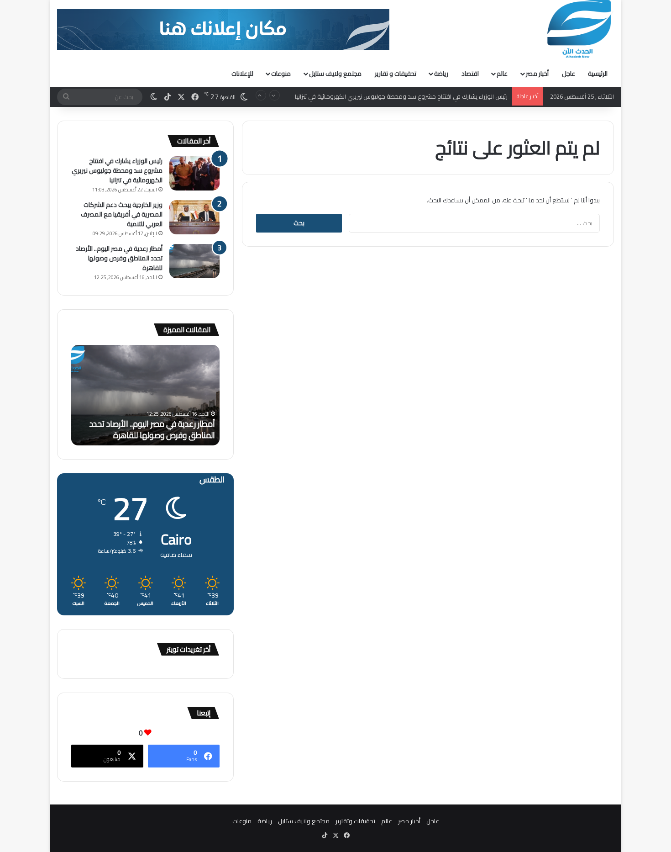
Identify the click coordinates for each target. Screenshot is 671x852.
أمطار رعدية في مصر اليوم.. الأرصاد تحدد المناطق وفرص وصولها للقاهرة (119, 258)
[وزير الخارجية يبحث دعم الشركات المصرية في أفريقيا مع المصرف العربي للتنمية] (194, 217)
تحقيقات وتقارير (355, 820)
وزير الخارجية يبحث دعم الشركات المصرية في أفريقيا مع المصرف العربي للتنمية (122, 214)
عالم (502, 73)
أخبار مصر (537, 73)
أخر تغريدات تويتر (188, 649)
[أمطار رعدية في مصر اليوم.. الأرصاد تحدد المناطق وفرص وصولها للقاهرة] (194, 261)
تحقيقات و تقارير (395, 73)
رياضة (441, 73)
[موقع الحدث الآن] (579, 29)
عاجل (568, 73)
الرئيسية (598, 73)
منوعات (281, 73)
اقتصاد (470, 73)
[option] (145, 395)
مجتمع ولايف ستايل (335, 73)
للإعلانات (242, 73)
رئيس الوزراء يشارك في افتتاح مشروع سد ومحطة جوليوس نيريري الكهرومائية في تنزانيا (401, 96)
